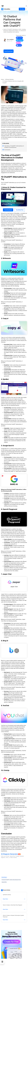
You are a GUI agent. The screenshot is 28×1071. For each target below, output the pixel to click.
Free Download (8, 51)
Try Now (22, 9)
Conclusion (7, 149)
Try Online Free (19, 209)
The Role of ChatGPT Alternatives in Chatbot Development (14, 146)
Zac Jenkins (10, 39)
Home (2, 79)
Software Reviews (9, 79)
